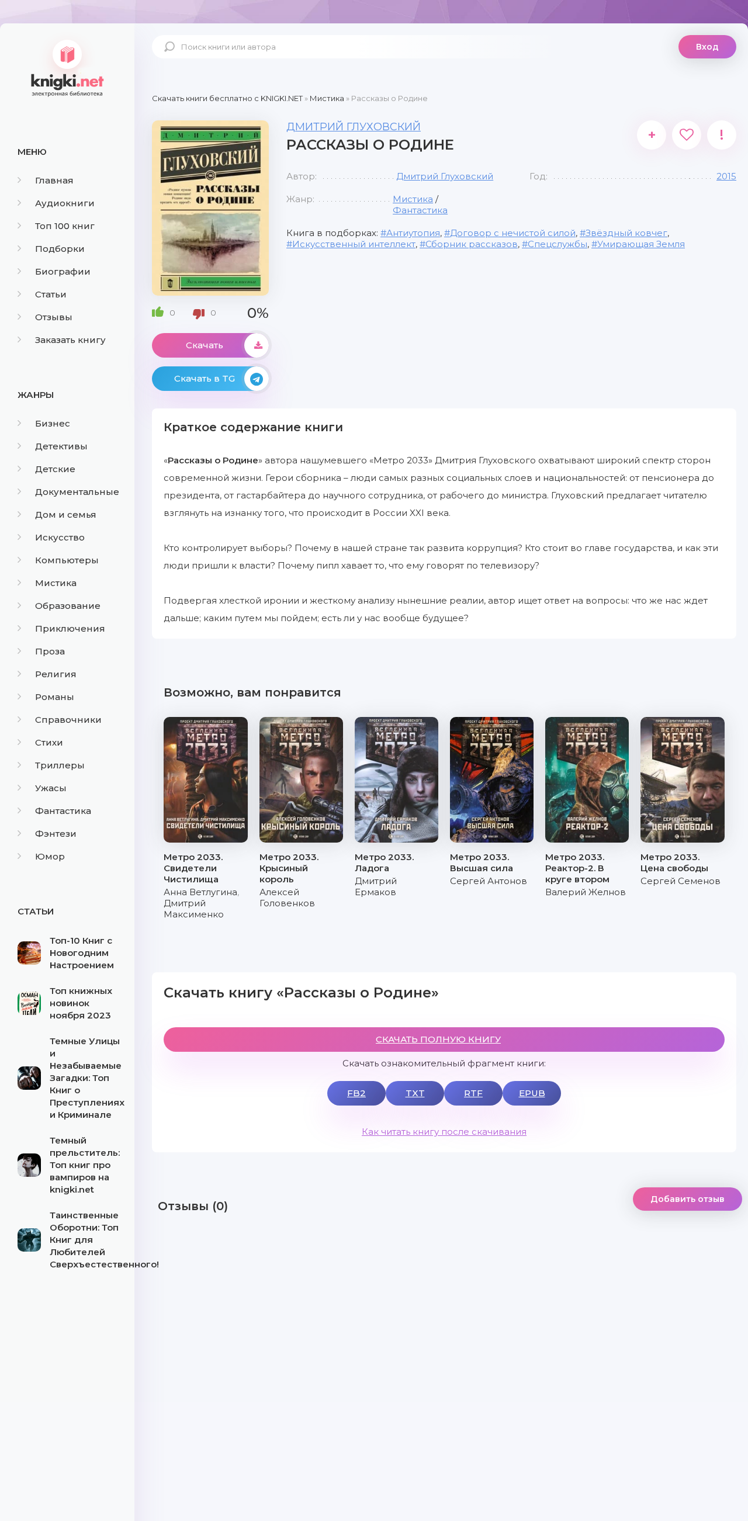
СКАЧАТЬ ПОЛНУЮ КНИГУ (438, 1039)
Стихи (49, 742)
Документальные (77, 491)
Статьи (51, 294)
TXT (415, 1093)
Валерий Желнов (585, 892)
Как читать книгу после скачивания (444, 1131)
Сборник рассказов (471, 244)
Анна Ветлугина (200, 892)
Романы (54, 696)
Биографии (63, 271)
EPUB (532, 1093)
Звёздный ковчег (626, 232)
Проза (50, 651)
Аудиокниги (65, 203)
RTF (473, 1093)
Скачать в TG (204, 378)
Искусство (60, 537)
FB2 (356, 1093)
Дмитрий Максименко (194, 909)
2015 (726, 176)
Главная (54, 180)
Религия (56, 674)
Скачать (204, 345)
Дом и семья (65, 514)
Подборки (60, 248)
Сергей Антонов (488, 880)
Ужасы (51, 788)
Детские (55, 468)
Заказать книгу (70, 339)
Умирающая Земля (641, 244)
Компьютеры (67, 560)
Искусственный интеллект (353, 244)
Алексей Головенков (287, 897)
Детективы (61, 446)
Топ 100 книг (65, 225)
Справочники (68, 719)
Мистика (56, 582)
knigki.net (67, 67)
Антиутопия (413, 232)
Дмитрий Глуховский (353, 126)
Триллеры (60, 765)
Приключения (70, 628)
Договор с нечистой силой (513, 232)
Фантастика (63, 810)
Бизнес (52, 423)
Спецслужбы (557, 244)
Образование (68, 605)
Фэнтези (56, 833)
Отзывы (53, 317)
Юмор (50, 856)
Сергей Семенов (680, 880)
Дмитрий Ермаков (376, 886)
